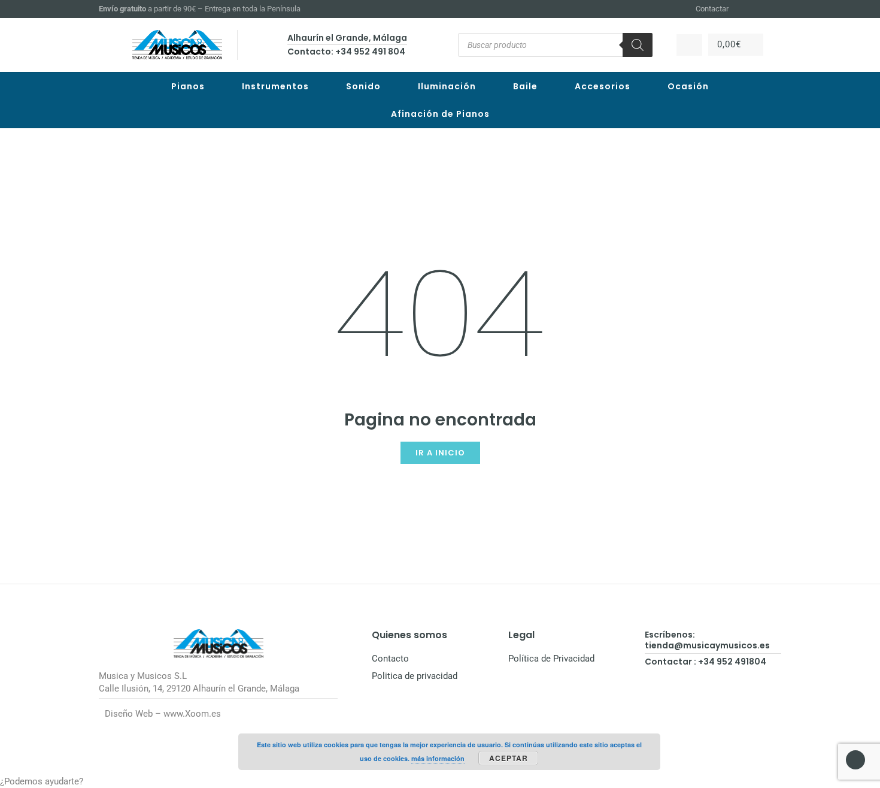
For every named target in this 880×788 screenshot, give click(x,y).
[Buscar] (638, 45)
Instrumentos (275, 86)
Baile (525, 86)
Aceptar (508, 758)
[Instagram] (761, 9)
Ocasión (688, 86)
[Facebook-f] (746, 9)
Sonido (363, 86)
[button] (440, 781)
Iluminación (447, 86)
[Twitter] (776, 9)
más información (438, 758)
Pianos (188, 86)
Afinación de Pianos (440, 114)
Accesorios (602, 86)
